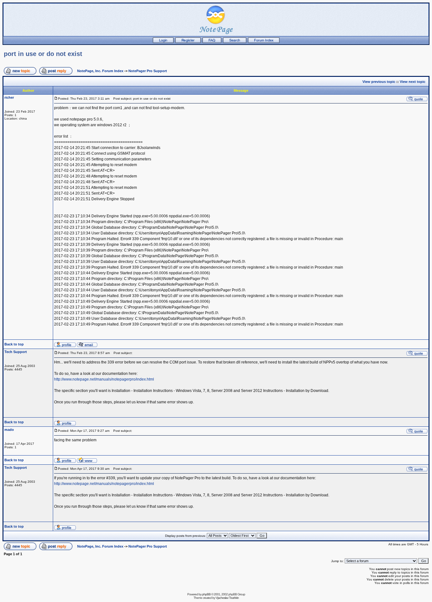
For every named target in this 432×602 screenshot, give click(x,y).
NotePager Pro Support (147, 71)
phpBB (206, 594)
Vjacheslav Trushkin (227, 597)
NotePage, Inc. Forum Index (100, 71)
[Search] (235, 42)
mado (9, 429)
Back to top (14, 344)
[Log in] (163, 42)
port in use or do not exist (43, 53)
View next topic (412, 82)
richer (9, 97)
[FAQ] (212, 42)
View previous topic (378, 82)
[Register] (188, 42)
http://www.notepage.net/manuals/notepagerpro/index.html (104, 379)
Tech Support (15, 352)
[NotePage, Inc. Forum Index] (264, 42)
